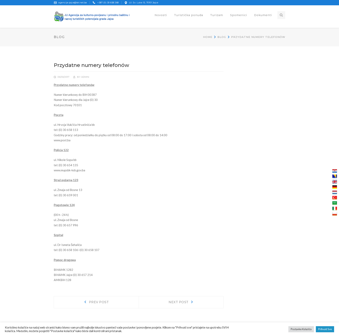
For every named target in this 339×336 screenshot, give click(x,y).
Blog (221, 36)
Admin (85, 77)
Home (207, 36)
